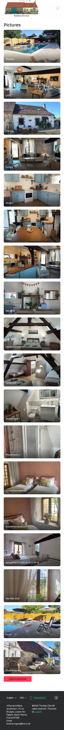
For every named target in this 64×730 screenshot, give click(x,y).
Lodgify (38, 712)
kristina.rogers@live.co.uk (18, 724)
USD (22, 698)
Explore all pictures (17, 679)
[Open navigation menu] (57, 8)
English (10, 698)
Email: (9, 721)
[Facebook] (56, 698)
